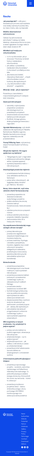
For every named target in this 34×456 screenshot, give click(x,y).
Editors (23, 444)
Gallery (23, 429)
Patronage (24, 436)
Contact (24, 439)
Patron (23, 424)
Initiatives (24, 426)
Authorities (24, 416)
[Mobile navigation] (30, 3)
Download (24, 441)
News (23, 414)
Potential (24, 421)
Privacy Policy (23, 433)
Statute (23, 419)
